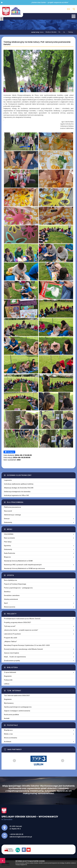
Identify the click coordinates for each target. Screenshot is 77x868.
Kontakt (6, 718)
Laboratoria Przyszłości (12, 634)
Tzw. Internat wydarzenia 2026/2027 (17, 695)
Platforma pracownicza (12, 507)
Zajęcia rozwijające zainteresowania (17, 711)
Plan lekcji (7, 542)
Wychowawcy (8, 703)
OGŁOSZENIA (8, 534)
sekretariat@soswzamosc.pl (69, 9)
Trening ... (70, 32)
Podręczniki (8, 680)
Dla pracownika (15, 502)
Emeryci (7, 518)
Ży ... (64, 32)
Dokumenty (8, 549)
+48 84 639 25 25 (73, 9)
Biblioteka (12, 667)
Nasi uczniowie (9, 538)
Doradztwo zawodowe (12, 595)
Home (41, 32)
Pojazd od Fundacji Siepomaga (15, 584)
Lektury (6, 684)
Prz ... (59, 32)
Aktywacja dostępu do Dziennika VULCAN (18, 488)
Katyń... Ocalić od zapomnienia (15, 657)
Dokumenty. (8, 522)
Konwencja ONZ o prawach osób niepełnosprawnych (23, 565)
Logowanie (8, 480)
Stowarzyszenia (9, 607)
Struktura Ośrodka (50, 32)
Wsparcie (7, 557)
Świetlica (7, 592)
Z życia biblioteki (10, 672)
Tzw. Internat (14, 691)
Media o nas (8, 734)
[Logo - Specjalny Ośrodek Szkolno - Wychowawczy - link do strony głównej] (11, 11)
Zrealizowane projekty (12, 660)
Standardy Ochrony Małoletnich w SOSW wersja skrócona (24, 568)
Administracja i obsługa (12, 515)
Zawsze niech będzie (11, 653)
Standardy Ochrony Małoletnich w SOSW (18, 561)
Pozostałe (12, 725)
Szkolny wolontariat (11, 599)
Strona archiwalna (10, 738)
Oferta (10, 575)
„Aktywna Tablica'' (10, 641)
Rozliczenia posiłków (11, 714)
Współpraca (8, 730)
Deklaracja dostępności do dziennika (17, 492)
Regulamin (8, 676)
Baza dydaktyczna (10, 580)
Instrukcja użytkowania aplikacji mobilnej (18, 484)
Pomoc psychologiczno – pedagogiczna (18, 588)
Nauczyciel (8, 511)
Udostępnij (10, 452)
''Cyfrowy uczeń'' (9, 626)
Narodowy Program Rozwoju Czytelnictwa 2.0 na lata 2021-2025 (27, 645)
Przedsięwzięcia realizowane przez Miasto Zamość (22, 619)
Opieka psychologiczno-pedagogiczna (17, 707)
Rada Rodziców (9, 553)
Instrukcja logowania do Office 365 (16, 495)
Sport (6, 603)
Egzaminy (7, 545)
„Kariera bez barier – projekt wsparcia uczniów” (21, 630)
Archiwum (7, 741)
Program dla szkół (10, 638)
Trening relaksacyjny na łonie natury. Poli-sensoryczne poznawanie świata (37, 43)
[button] (2, 2)
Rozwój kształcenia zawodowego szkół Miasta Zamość (23, 649)
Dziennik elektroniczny (19, 475)
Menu (9, 529)
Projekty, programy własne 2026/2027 (17, 622)
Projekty (12, 614)
